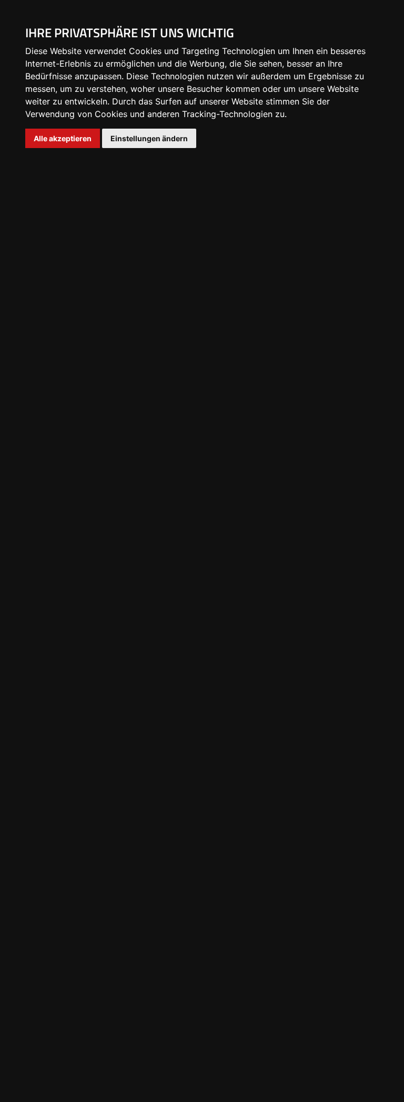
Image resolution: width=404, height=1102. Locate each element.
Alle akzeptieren (63, 138)
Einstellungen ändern (149, 138)
